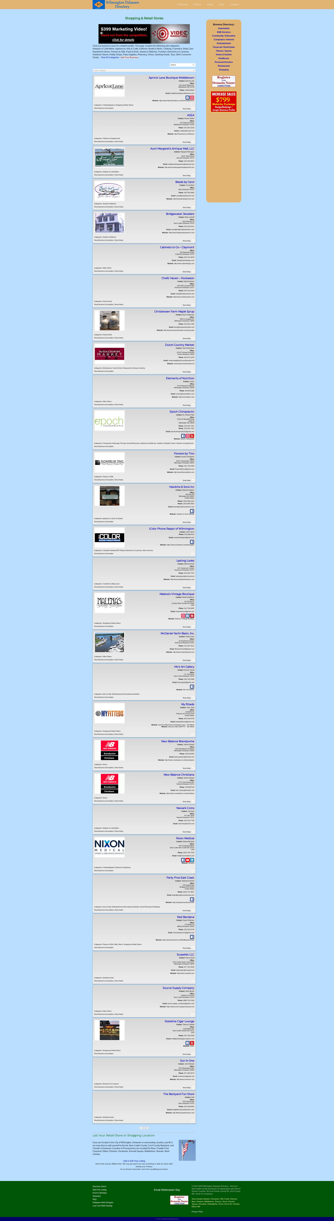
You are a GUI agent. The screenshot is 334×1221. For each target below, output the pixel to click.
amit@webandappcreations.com (182, 1039)
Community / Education (223, 36)
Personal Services (224, 62)
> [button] (187, 33)
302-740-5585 (189, 466)
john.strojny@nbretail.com (185, 790)
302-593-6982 (189, 193)
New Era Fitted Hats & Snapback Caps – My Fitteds (176, 725)
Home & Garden (224, 54)
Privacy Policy (197, 1212)
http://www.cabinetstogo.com (184, 263)
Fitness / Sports (224, 51)
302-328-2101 (189, 226)
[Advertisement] (224, 158)
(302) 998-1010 (188, 501)
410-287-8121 (189, 646)
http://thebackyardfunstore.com (183, 1113)
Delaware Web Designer (103, 1202)
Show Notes (119, 141)
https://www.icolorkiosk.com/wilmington (180, 545)
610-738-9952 (189, 608)
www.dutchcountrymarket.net (184, 364)
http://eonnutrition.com (186, 397)
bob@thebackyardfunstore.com (183, 1110)
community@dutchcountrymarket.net (181, 360)
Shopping (224, 70)
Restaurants (224, 66)
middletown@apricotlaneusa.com (182, 93)
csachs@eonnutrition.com (185, 394)
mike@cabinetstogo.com (185, 260)
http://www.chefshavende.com (183, 297)
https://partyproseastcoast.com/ (183, 902)
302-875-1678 (189, 357)
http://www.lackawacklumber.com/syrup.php (179, 330)
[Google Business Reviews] (144, 34)
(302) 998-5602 (188, 504)
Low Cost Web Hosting (102, 1206)
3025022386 (189, 391)
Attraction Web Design (170, 1219)
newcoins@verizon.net (186, 824)
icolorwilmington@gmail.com (184, 537)
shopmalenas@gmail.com (185, 611)
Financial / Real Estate (224, 47)
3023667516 (189, 787)
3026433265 (189, 90)
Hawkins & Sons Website (185, 514)
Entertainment (224, 43)
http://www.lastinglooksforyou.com (182, 579)
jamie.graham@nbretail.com (184, 757)
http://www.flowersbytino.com (184, 472)
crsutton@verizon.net (186, 131)
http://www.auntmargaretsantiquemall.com (179, 167)
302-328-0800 (189, 1106)
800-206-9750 (189, 719)
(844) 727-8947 (188, 892)
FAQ (95, 1199)
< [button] (102, 33)
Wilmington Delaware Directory (116, 4)
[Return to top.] (192, 109)
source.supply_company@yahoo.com (181, 1003)
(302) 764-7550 (188, 853)
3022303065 (189, 754)
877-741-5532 (189, 967)
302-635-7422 (189, 428)
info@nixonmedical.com (185, 856)
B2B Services (224, 32)
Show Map (186, 109)
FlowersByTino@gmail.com (184, 469)
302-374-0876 (189, 257)
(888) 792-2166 (188, 1000)
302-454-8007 (189, 161)
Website (191, 863)
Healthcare (223, 58)
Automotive (223, 28)
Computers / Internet (224, 39)
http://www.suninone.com (185, 1079)
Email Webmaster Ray (167, 1189)
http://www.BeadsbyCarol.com (183, 199)
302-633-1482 (189, 324)
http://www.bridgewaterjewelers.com (181, 233)
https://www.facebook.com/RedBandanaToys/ (178, 940)
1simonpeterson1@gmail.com (183, 933)
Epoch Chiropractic (187, 439)
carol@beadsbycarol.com (185, 196)
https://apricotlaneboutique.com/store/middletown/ (176, 101)
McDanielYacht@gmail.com (184, 649)
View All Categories (110, 57)
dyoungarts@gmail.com (185, 682)
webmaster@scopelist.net (185, 970)
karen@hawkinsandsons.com (183, 507)
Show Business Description (104, 108)
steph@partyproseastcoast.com (183, 895)
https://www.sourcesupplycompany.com (180, 1007)
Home (192, 1046)
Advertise (97, 1196)
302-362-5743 (189, 929)
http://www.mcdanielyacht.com (183, 652)
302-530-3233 (189, 128)
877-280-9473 (189, 1073)
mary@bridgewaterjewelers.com (182, 229)
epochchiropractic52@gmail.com (182, 432)
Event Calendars (100, 1193)
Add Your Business (129, 57)
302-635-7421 (189, 426)
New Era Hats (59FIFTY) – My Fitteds (181, 727)
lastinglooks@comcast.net (185, 576)
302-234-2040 (189, 291)
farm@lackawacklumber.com (184, 327)
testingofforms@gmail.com (184, 722)
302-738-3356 (189, 1036)
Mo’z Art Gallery (188, 690)
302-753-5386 (189, 679)
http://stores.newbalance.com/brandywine (179, 760)
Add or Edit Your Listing (134, 1161)
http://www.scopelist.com (185, 973)
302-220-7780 (189, 820)
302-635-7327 (189, 573)
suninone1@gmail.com (186, 1076)
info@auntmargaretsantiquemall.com (181, 164)
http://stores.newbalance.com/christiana (180, 793)
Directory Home (99, 1186)
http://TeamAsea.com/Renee (184, 134)
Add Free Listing (99, 1190)
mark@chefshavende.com (185, 294)
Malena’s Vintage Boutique (184, 619)
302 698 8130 (189, 534)
